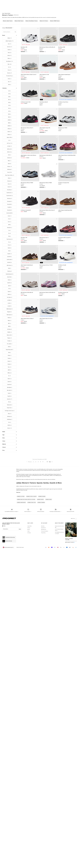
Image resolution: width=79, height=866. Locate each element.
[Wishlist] (38, 28)
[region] (39, 21)
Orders (28, 531)
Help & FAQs (29, 526)
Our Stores (29, 532)
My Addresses (43, 527)
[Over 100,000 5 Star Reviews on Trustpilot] (12, 510)
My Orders (42, 526)
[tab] (4, 525)
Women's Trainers (7, 13)
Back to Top (73, 518)
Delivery (28, 527)
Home (3, 13)
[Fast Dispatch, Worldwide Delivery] (56, 510)
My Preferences (43, 529)
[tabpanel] (12, 529)
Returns (28, 529)
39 (47, 461)
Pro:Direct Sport (21, 547)
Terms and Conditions (44, 531)
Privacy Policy (43, 532)
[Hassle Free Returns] (28, 510)
